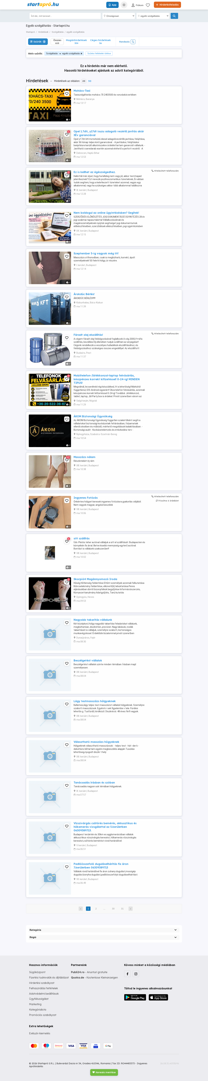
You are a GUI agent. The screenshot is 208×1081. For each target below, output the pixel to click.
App (114, 4)
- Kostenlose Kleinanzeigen (94, 977)
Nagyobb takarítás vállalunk (93, 619)
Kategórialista (37, 1009)
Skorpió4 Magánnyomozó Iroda (95, 579)
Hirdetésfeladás (169, 4)
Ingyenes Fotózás (86, 497)
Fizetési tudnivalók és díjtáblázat (49, 977)
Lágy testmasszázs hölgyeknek (95, 701)
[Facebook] (127, 974)
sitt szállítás (82, 538)
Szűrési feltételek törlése (99, 53)
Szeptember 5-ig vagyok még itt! (96, 253)
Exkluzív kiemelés (39, 1033)
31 (122, 908)
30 (113, 908)
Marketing (35, 1004)
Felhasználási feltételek (43, 988)
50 (89, 81)
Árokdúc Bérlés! (84, 294)
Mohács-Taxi (82, 90)
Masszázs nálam (84, 457)
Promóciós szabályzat (42, 1015)
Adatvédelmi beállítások (44, 993)
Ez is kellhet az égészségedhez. (95, 172)
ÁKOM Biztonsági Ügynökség (93, 416)
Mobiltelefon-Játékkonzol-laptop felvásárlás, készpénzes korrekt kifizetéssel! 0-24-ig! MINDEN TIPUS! (107, 379)
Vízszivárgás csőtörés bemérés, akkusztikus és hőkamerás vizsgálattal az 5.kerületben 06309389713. (105, 827)
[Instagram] (136, 974)
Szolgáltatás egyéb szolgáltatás (63, 53)
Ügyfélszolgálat (38, 998)
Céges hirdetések (100, 41)
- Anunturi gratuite (89, 972)
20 (83, 81)
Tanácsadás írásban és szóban (94, 782)
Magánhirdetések (76, 41)
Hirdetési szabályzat (41, 982)
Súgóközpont (37, 972)
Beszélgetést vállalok (88, 660)
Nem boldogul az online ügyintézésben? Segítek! (106, 212)
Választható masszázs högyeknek (96, 741)
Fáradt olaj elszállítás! (88, 334)
